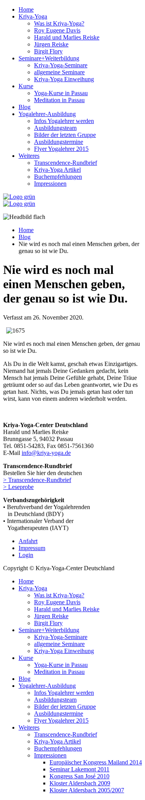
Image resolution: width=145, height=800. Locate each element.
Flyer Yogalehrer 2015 (61, 148)
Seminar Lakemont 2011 (79, 769)
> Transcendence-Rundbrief (37, 480)
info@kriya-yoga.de (46, 453)
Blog (25, 107)
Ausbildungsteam (55, 128)
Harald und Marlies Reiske (66, 37)
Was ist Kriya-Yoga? (59, 23)
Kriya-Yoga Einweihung (64, 79)
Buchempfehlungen (58, 176)
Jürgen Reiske (51, 44)
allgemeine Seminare (59, 72)
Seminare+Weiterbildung (49, 58)
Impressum (32, 548)
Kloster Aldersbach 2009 (79, 783)
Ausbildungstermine (58, 141)
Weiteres (29, 155)
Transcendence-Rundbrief (65, 162)
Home (26, 9)
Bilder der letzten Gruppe (65, 135)
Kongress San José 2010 (79, 776)
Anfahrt (28, 541)
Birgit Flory (48, 51)
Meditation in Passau (59, 100)
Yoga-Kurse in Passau (61, 93)
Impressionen (50, 183)
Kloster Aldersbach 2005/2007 (86, 790)
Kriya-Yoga (33, 16)
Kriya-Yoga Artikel (57, 169)
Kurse (26, 86)
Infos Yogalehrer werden (64, 121)
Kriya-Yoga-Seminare (60, 65)
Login (26, 555)
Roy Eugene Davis (57, 30)
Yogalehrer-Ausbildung (47, 114)
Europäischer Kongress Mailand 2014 (95, 762)
